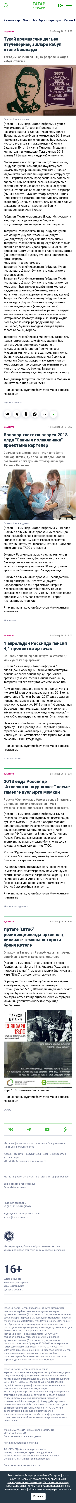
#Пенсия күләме (12, 758)
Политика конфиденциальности (22, 1465)
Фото (26, 20)
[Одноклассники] (26, 414)
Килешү (38, 1496)
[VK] (11, 1129)
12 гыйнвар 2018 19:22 (60, 427)
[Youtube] (47, 1129)
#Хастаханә (10, 620)
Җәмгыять (9, 427)
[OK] (65, 1130)
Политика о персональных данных (23, 1436)
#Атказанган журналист (16, 906)
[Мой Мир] (44, 414)
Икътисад (9, 635)
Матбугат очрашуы (47, 20)
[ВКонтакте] (7, 414)
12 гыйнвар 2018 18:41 (60, 773)
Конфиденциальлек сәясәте (53, 1485)
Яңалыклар (12, 20)
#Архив (7, 1109)
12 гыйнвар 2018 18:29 (60, 921)
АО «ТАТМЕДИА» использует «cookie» (25, 1449)
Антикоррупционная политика (21, 1442)
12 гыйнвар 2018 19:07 (60, 635)
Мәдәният (9, 31)
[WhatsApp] (35, 414)
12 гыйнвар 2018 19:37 (60, 31)
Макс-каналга (59, 390)
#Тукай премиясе (13, 402)
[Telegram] (16, 414)
